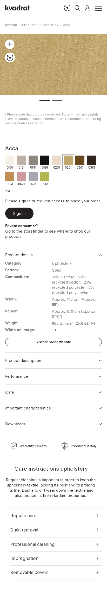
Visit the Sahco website (53, 342)
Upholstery (49, 25)
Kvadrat (11, 25)
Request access (50, 201)
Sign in (24, 201)
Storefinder (33, 231)
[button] (77, 7)
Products (29, 25)
